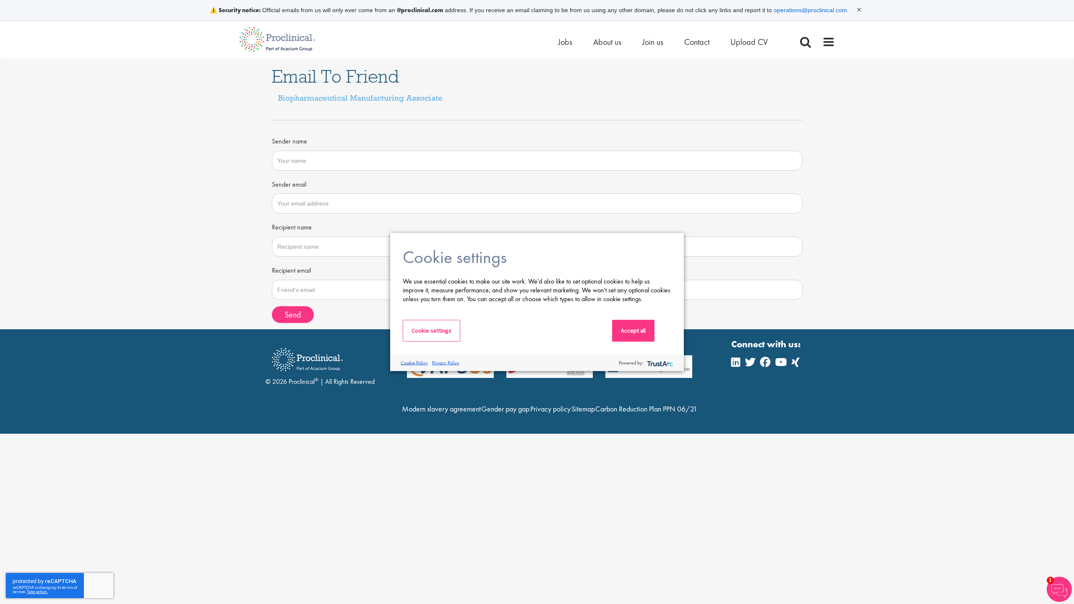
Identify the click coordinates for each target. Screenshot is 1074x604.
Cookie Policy (414, 362)
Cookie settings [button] (431, 330)
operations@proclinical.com (810, 10)
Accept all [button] (633, 330)
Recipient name (292, 227)
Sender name (289, 141)
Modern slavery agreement (441, 409)
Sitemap (583, 409)
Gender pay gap (505, 409)
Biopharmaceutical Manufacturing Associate (360, 98)
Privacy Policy (445, 362)
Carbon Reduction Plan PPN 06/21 (646, 409)
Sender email (289, 184)
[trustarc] (659, 363)
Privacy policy (550, 409)
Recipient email (291, 270)
